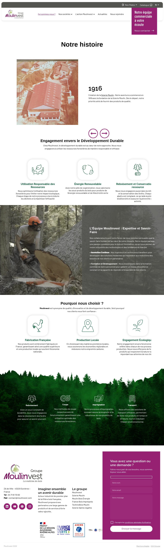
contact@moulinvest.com (20, 498)
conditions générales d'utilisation (138, 522)
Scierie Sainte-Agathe (82, 507)
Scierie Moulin (107, 95)
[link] (7, 506)
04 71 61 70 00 (14, 495)
